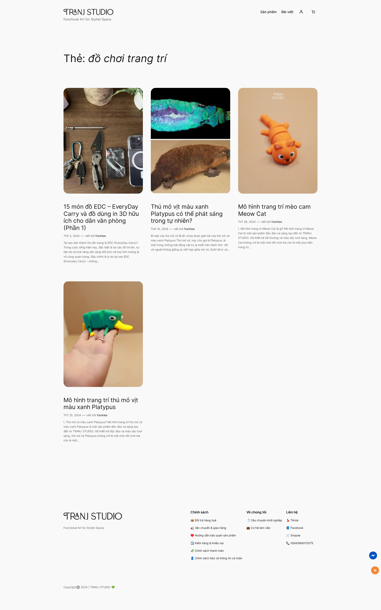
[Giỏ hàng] (313, 12)
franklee (100, 235)
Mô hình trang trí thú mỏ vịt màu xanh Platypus (101, 404)
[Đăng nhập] (301, 12)
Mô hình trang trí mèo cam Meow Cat (274, 210)
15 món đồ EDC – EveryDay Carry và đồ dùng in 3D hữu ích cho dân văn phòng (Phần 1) (101, 217)
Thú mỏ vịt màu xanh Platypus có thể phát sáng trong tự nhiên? (187, 213)
